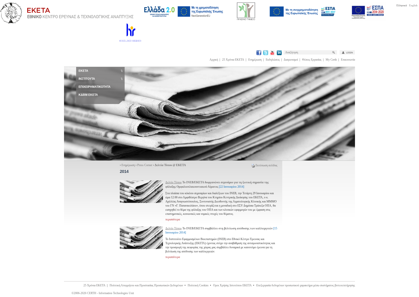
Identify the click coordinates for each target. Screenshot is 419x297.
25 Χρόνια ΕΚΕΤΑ (233, 59)
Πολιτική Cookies (198, 285)
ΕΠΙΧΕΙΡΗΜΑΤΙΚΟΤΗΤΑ (95, 86)
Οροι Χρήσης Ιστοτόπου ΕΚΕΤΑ (232, 285)
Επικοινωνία (348, 59)
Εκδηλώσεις (273, 59)
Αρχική (214, 59)
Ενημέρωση (255, 59)
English (413, 5)
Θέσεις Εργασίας (312, 59)
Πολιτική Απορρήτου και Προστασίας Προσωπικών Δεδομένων (146, 285)
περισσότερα (172, 219)
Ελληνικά (401, 5)
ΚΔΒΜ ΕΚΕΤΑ (88, 94)
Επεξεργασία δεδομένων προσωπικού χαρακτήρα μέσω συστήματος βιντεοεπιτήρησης (305, 285)
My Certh (331, 59)
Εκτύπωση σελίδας (266, 165)
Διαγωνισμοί (291, 59)
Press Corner (144, 165)
